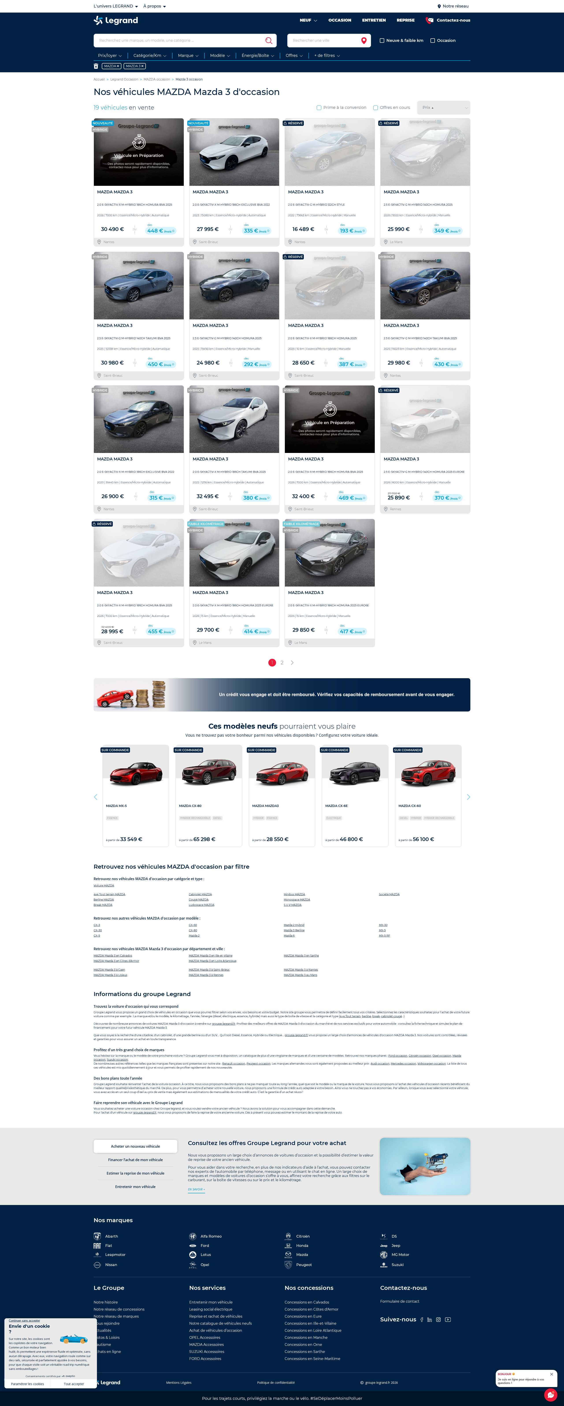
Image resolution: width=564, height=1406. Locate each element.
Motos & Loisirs (107, 1337)
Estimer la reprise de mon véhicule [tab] (135, 1173)
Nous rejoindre (107, 1323)
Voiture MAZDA (104, 885)
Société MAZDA (389, 894)
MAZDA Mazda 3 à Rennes (206, 975)
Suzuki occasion (117, 1059)
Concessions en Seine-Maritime (312, 1359)
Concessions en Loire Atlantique (313, 1330)
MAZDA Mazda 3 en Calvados (113, 955)
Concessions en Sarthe (305, 1352)
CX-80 (193, 930)
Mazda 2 (194, 935)
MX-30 (383, 925)
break (376, 1016)
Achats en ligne (107, 1352)
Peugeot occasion (259, 1063)
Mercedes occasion (403, 1063)
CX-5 (97, 935)
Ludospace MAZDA (201, 905)
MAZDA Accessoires (206, 1345)
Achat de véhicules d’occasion (215, 1330)
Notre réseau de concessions (119, 1309)
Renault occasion (233, 1063)
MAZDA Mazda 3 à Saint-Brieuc (209, 969)
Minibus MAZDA (294, 894)
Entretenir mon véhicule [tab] (135, 1186)
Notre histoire (106, 1302)
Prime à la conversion (344, 107)
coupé (397, 1016)
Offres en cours (395, 107)
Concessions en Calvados (307, 1302)
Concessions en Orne (303, 1345)
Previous (96, 796)
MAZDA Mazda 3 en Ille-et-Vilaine (210, 955)
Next (468, 796)
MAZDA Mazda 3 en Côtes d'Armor (116, 961)
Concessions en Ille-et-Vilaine (310, 1323)
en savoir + (196, 1189)
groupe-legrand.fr (223, 1023)
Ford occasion (397, 1055)
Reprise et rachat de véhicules (215, 1316)
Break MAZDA (103, 905)
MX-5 (382, 930)
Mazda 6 (289, 935)
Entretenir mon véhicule (211, 1302)
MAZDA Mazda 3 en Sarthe (301, 955)
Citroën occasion (420, 1055)
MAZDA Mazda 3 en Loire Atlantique (212, 961)
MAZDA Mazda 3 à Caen (109, 969)
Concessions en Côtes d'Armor (311, 1309)
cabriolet (387, 1016)
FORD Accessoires (205, 1359)
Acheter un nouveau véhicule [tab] (135, 1146)
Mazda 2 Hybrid (294, 925)
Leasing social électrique (210, 1309)
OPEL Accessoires (204, 1337)
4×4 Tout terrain (350, 1016)
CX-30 (98, 930)
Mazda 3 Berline (294, 930)
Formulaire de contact (399, 1301)
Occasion (446, 40)
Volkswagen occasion (431, 1063)
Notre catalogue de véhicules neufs (220, 1323)
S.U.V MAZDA (293, 905)
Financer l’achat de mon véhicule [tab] (135, 1159)
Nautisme (102, 1345)
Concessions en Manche (306, 1337)
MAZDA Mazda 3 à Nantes (301, 969)
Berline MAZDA (104, 899)
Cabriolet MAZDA (200, 894)
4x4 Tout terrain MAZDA (109, 894)
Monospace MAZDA (297, 899)
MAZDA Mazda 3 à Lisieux (110, 975)
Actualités (102, 1330)
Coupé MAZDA (199, 899)
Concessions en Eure (303, 1316)
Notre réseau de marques (116, 1316)
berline (366, 1016)
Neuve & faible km (404, 40)
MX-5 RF (384, 935)
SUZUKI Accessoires (206, 1352)
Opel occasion (441, 1055)
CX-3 (97, 925)
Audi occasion (380, 1063)
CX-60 (193, 925)
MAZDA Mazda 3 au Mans (300, 975)
